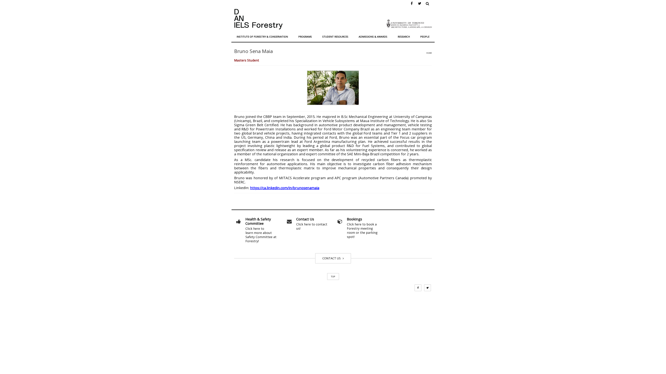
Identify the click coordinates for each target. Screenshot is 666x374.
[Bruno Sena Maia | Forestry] (258, 18)
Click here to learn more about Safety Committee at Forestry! (260, 234)
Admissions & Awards (373, 36)
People (424, 36)
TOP (333, 276)
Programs (305, 36)
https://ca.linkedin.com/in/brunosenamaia (284, 187)
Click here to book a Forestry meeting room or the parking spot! (362, 230)
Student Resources (335, 36)
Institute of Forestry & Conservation (262, 36)
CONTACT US (332, 258)
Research (404, 36)
